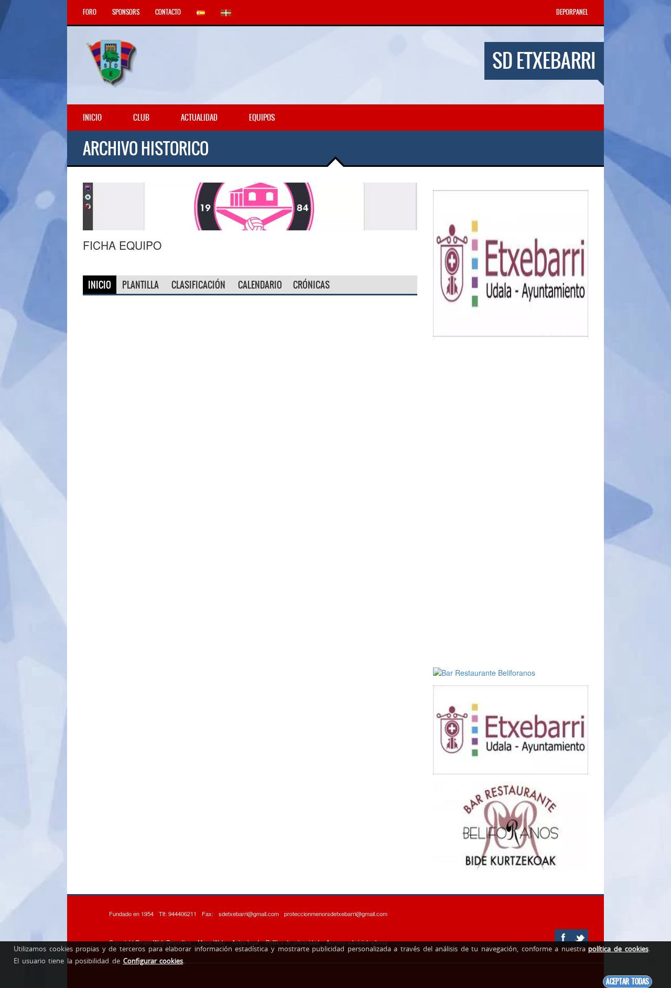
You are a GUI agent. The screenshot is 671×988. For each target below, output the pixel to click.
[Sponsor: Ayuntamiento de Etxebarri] (510, 262)
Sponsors (125, 12)
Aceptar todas (627, 981)
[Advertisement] (510, 501)
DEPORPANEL (572, 12)
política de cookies (618, 948)
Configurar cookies (153, 960)
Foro (89, 12)
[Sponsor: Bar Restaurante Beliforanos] (250, 205)
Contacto (168, 12)
